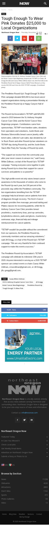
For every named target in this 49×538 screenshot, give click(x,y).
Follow (43, 315)
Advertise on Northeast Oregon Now (17, 452)
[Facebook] (17, 420)
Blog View (12, 514)
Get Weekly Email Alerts (11, 448)
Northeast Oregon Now (10, 32)
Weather (22, 514)
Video (3, 503)
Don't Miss (5, 491)
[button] (45, 3)
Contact (39, 514)
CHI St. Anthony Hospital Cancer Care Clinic (17, 282)
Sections (31, 514)
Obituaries (5, 483)
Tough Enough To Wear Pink (12, 288)
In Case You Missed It (10, 440)
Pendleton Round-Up (34, 285)
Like (44, 310)
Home (3, 10)
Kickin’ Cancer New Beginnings (13, 285)
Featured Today (8, 436)
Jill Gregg (39, 282)
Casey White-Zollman (17, 279)
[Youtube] (31, 420)
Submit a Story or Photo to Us (14, 456)
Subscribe (42, 321)
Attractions (6, 487)
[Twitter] (24, 420)
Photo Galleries (7, 499)
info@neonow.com (30, 412)
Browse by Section (11, 473)
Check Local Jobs (8, 444)
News (3, 14)
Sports (4, 495)
